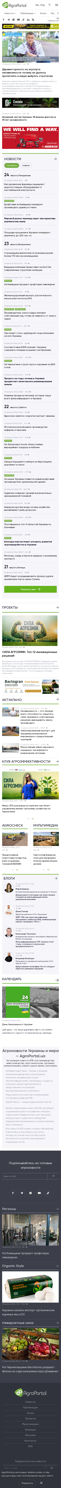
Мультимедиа (30, 1424)
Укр (37, 5)
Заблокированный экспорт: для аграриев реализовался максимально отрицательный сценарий (38, 735)
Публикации (30, 1407)
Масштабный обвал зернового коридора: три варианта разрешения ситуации (37, 750)
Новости (30, 1402)
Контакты (30, 1440)
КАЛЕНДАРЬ (11, 979)
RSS (30, 1446)
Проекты (30, 1418)
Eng (43, 5)
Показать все (28, 589)
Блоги (43, 13)
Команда (30, 1429)
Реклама (30, 1435)
